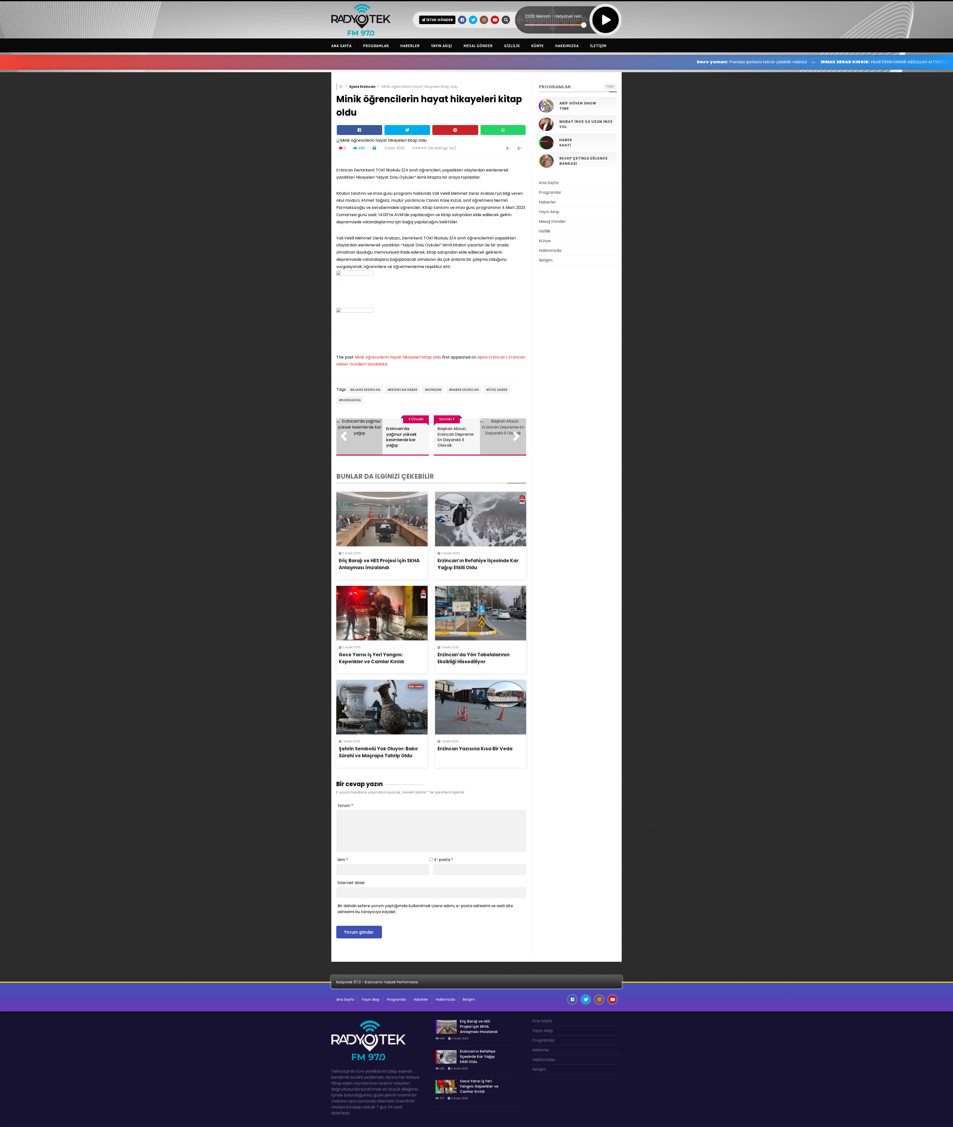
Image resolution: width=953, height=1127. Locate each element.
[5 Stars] (425, 147)
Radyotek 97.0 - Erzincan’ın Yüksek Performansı (377, 982)
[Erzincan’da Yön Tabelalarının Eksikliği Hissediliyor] (480, 613)
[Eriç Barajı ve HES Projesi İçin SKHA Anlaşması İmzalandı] (382, 519)
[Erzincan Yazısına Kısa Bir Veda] (480, 707)
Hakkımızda (567, 45)
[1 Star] (413, 147)
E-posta (443, 859)
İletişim (598, 45)
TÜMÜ (610, 86)
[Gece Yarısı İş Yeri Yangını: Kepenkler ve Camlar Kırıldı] (382, 613)
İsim (343, 859)
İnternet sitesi (351, 883)
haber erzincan (465, 390)
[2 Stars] (416, 147)
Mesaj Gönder (478, 45)
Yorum (345, 805)
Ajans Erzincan (362, 86)
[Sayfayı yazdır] (374, 148)
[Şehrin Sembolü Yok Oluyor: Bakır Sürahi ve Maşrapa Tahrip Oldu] (382, 707)
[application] (568, 11)
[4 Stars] (422, 147)
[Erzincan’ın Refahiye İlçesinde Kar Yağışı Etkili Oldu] (480, 519)
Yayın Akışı (441, 45)
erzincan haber (403, 390)
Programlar (376, 45)
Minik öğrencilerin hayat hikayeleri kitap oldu (398, 357)
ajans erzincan (366, 390)
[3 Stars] (419, 147)
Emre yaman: (599, 62)
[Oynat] (605, 13)
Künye (537, 45)
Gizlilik (512, 45)
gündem (434, 390)
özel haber (498, 390)
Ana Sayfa (341, 45)
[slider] (554, 25)
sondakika (351, 400)
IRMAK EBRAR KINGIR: (732, 62)
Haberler (410, 45)
